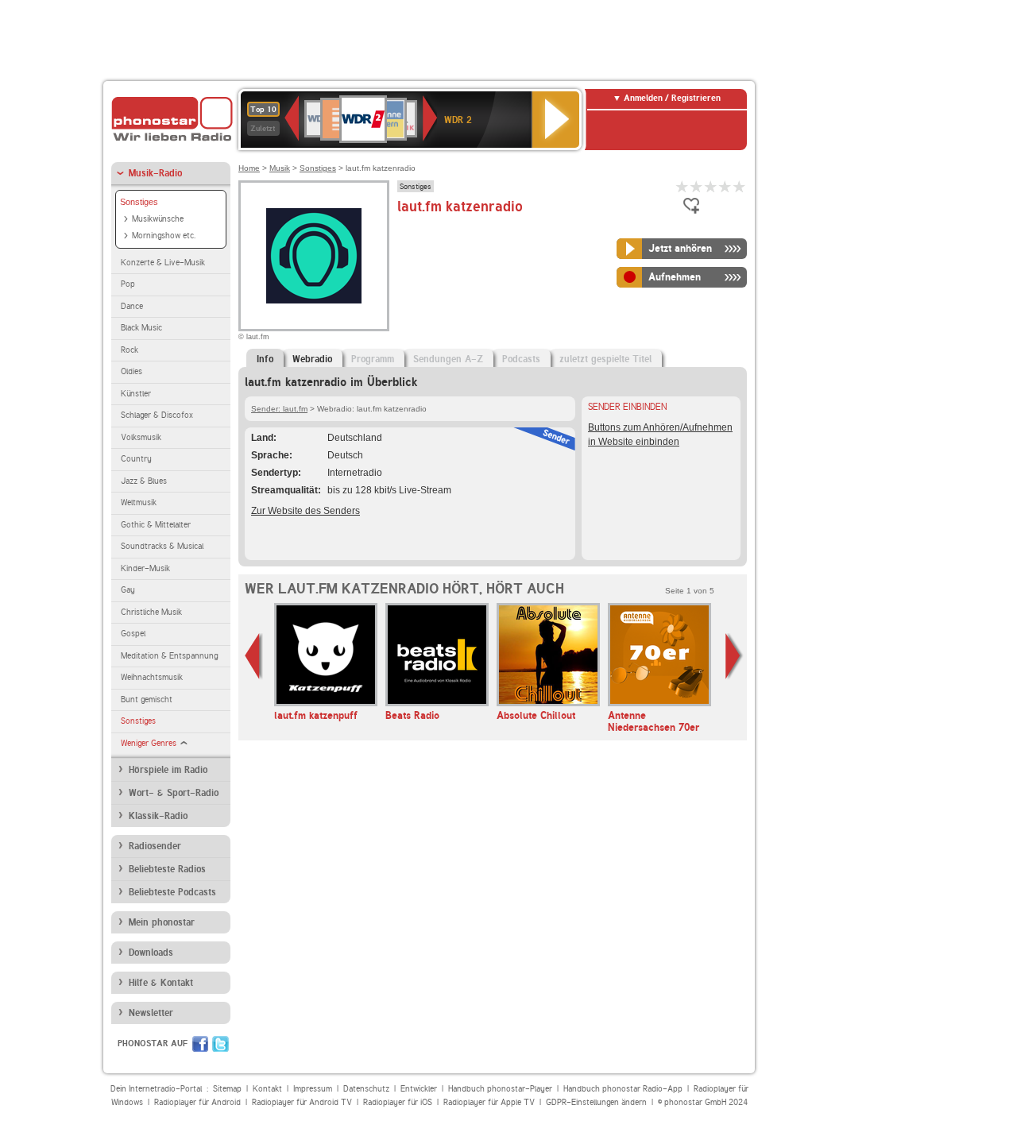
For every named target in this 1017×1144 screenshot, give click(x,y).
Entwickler (418, 1089)
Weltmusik (139, 502)
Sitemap (227, 1089)
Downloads (151, 952)
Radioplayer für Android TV (302, 1102)
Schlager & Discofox (157, 415)
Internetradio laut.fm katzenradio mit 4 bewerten (725, 186)
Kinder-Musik (145, 568)
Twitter (220, 1044)
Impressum (312, 1089)
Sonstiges (139, 202)
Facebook (200, 1044)
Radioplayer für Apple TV (489, 1102)
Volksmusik (141, 437)
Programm (372, 359)
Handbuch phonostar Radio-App (623, 1089)
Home (249, 168)
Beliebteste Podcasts (172, 892)
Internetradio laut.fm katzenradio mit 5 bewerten (740, 186)
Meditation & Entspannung (169, 656)
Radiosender (155, 846)
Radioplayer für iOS (397, 1102)
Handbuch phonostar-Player (500, 1089)
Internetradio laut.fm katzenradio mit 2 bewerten (697, 186)
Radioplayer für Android (197, 1102)
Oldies (131, 371)
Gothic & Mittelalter (156, 525)
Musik (279, 168)
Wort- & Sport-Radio (173, 792)
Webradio (312, 359)
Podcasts (521, 359)
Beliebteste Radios (167, 869)
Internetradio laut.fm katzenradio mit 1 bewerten (682, 186)
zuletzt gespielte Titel (605, 359)
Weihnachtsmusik (152, 677)
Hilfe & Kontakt (161, 982)
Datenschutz (366, 1089)
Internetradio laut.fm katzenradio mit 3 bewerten (711, 186)
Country (136, 459)
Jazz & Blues (144, 481)
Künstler (136, 393)
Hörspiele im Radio (168, 769)
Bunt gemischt (146, 699)
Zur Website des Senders (305, 510)
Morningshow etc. (163, 235)
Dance (132, 306)
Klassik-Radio (158, 815)
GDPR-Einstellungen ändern (596, 1102)
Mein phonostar (162, 922)
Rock (129, 350)
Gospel (133, 633)
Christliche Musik (151, 612)
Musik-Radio (155, 173)
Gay (128, 590)
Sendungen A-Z (448, 359)
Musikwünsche (158, 219)
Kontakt (267, 1089)
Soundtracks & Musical (162, 546)
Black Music (141, 328)
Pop (128, 284)
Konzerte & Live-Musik (163, 262)
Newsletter (151, 1012)
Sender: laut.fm (279, 408)
